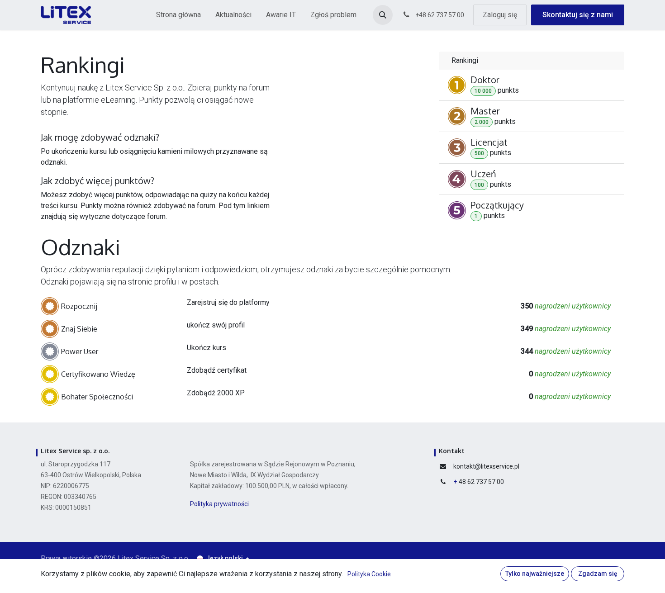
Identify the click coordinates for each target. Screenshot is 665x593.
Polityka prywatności (220, 504)
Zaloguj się (500, 14)
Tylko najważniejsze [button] (534, 573)
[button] (383, 15)
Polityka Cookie (369, 574)
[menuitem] (178, 15)
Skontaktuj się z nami (577, 14)
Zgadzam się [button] (598, 573)
